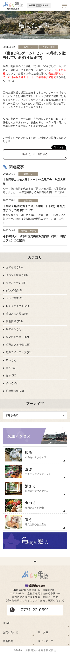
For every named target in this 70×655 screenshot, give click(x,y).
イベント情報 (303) (17, 275)
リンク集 (43, 632)
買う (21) (11, 367)
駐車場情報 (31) (15, 390)
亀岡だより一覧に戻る (35, 154)
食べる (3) (11, 383)
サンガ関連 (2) (14, 298)
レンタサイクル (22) (17, 305)
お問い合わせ (10, 632)
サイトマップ (45, 641)
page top (35, 561)
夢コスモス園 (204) (17, 313)
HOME (6, 623)
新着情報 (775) (14, 321)
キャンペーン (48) (16, 282)
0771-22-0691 (35, 609)
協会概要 (8, 641)
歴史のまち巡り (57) (17, 336)
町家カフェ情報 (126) (18, 344)
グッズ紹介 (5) (14, 290)
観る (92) (11, 360)
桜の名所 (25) (13, 329)
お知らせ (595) (14, 267)
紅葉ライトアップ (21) (18, 352)
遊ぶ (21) (11, 375)
